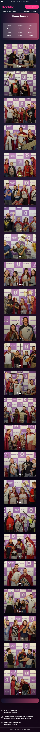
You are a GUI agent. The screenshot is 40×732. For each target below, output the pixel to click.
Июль (9, 32)
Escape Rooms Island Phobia (20, 2)
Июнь (30, 29)
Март (30, 25)
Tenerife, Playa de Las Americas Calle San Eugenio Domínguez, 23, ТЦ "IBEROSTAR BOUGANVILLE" (18, 717)
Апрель (9, 29)
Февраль (20, 25)
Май (20, 29)
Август (20, 32)
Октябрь (9, 35)
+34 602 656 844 (10, 710)
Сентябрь (30, 32)
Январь (9, 25)
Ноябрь (20, 35)
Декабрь (30, 35)
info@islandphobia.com (12, 722)
